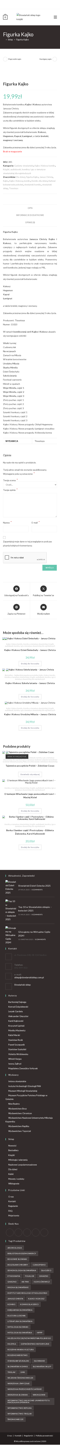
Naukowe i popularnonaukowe (22, 1164)
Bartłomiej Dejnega (17, 1002)
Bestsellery (13, 1150)
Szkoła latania (10, 375)
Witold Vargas (15, 1059)
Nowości (12, 1145)
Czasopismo (39, 1265)
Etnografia (14, 1276)
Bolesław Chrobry (18, 1265)
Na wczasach (9, 351)
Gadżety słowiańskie (24, 165)
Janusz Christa (46, 177)
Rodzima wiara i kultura (21, 1349)
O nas (11, 1196)
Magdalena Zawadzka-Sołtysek (23, 1068)
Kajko (5, 181)
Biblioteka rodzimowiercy (22, 1253)
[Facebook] (28, 4)
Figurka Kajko (22, 39)
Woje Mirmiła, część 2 (13, 392)
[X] (24, 4)
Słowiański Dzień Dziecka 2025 (34, 885)
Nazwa (7, 522)
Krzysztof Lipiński (16, 1025)
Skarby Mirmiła (10, 367)
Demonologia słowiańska (22, 1270)
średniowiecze (16, 1419)
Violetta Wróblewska (18, 1054)
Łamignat (7, 298)
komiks (27, 181)
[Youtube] (35, 4)
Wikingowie (13, 1183)
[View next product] (54, 59)
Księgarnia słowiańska (20, 1310)
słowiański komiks (32, 184)
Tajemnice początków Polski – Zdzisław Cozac (30, 765)
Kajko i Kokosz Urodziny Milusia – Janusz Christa (30, 714)
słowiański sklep (42, 1366)
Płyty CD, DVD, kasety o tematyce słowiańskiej (40, 761)
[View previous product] (5, 59)
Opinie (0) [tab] (30, 222)
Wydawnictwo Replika (18, 1126)
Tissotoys (13, 188)
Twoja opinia (10, 489)
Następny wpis (46, 59)
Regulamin (13, 1206)
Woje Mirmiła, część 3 (13, 396)
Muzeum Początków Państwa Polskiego (29, 1338)
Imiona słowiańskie (17, 1081)
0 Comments (37, 890)
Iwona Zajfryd (14, 1063)
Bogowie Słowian (17, 1259)
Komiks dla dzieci (40, 181)
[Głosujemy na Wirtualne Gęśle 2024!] (10, 935)
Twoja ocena (10, 480)
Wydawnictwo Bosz (17, 1108)
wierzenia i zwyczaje (19, 1383)
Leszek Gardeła (15, 1011)
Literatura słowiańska (20, 1321)
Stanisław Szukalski (17, 1049)
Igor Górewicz (42, 1281)
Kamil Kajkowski (15, 1021)
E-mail (36, 522)
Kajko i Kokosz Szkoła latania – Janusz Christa (30, 683)
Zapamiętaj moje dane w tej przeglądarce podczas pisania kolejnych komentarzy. (27, 543)
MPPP (39, 1332)
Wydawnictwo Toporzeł (19, 1131)
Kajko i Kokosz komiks (45, 165)
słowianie (39, 1361)
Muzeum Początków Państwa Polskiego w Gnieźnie (26, 1097)
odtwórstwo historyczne (35, 1344)
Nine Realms (14, 1103)
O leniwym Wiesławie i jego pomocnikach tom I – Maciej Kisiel (30, 796)
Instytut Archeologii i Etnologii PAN (24, 1086)
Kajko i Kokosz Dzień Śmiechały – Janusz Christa (30, 650)
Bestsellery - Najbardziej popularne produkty (21, 675)
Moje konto (13, 1215)
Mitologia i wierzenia (18, 1160)
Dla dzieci (20, 177)
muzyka (12, 1344)
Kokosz (6, 286)
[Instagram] (31, 4)
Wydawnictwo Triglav (20, 1413)
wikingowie (39, 1395)
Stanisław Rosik (15, 1040)
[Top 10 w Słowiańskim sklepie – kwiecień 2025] (10, 910)
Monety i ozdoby (16, 1179)
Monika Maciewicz (16, 1030)
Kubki (11, 1174)
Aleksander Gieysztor (18, 1016)
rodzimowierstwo (18, 1355)
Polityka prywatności (44, 1435)
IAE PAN (25, 1281)
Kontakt (12, 1201)
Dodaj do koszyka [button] (30, 663)
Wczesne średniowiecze (20, 1378)
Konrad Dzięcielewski (18, 1006)
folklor (29, 1276)
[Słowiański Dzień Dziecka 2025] (10, 887)
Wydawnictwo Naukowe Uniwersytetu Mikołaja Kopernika (29, 1120)
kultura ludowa (17, 1315)
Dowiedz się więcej (30, 774)
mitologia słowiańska (20, 1332)
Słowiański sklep (22, 984)
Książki (11, 1155)
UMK (22, 1372)
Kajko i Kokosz (16, 181)
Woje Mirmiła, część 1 (13, 388)
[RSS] (44, 1232)
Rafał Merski (14, 1035)
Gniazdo (43, 1276)
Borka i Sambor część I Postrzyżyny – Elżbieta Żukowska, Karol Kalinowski (30, 832)
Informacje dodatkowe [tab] (30, 215)
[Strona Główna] (4, 39)
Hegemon (8, 290)
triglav (12, 1372)
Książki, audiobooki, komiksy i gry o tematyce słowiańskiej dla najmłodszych (30, 645)
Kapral (6, 294)
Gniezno (12, 1281)
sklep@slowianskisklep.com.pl (29, 977)
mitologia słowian (18, 1327)
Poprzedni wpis (14, 59)
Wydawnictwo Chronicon (20, 1113)
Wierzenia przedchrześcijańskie (25, 1389)
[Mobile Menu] (55, 17)
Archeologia (15, 1248)
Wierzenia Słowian (18, 1395)
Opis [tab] (30, 208)
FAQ (10, 1211)
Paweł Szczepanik (16, 1044)
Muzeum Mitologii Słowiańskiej (22, 1091)
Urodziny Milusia (11, 363)
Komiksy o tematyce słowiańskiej (35, 644)
